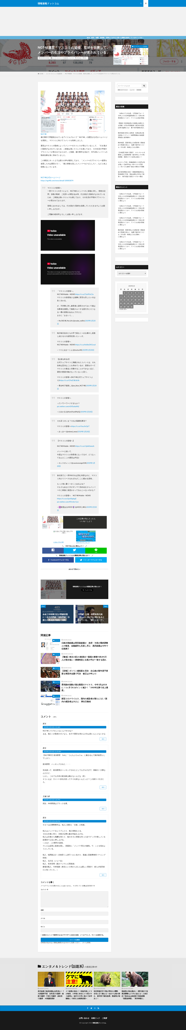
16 (128, 300)
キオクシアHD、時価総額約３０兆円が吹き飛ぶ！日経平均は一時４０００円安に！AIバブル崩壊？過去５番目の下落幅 (131, 164)
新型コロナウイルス (123, 89)
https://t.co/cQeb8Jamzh (84, 446)
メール (43, 918)
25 (135, 303)
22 (124, 303)
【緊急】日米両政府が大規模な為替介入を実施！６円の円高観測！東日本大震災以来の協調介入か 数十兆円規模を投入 (131, 125)
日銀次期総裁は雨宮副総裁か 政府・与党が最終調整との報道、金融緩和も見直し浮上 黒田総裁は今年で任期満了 (85, 646)
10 (132, 296)
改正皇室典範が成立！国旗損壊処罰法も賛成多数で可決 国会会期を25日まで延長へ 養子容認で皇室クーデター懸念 (131, 174)
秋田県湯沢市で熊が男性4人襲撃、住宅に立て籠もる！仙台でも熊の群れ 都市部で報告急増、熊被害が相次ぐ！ (107, 994)
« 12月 (121, 309)
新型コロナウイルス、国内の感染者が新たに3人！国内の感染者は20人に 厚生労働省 (84, 700)
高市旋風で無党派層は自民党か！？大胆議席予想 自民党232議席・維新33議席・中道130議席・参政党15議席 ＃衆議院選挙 (51, 994)
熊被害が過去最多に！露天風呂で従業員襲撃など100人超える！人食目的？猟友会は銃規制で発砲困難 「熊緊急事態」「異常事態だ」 (135, 994)
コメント (44, 889)
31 (132, 307)
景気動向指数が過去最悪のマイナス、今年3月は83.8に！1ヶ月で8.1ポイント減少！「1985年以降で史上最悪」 (85, 687)
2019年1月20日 (88, 350)
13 (142, 296)
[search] (144, 86)
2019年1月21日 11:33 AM (52, 751)
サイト (43, 926)
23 (128, 303)
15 (124, 300)
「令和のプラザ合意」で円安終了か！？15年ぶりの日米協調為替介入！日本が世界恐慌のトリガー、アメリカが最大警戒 (131, 115)
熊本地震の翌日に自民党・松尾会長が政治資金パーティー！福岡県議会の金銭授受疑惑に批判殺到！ (131, 135)
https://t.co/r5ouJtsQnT (80, 426)
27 (142, 303)
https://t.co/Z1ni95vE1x (84, 294)
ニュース (71, 58)
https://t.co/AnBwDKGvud (85, 345)
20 (142, 300)
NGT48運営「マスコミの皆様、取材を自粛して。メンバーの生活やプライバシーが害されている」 (93, 73)
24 (132, 303)
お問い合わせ (84, 1018)
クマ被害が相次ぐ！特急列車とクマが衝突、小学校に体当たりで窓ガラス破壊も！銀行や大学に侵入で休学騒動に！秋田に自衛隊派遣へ (79, 994)
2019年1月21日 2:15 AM (52, 727)
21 (121, 303)
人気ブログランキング (83, 542)
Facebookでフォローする (60, 560)
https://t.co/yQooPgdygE (66, 499)
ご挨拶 (104, 1018)
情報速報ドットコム (48, 3)
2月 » (125, 309)
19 (139, 300)
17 (132, 300)
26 (139, 303)
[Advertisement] (93, 21)
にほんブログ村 (58, 542)
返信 (103, 739)
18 (135, 300)
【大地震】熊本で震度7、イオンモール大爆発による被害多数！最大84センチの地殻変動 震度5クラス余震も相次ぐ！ (131, 155)
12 (139, 296)
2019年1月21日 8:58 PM (52, 821)
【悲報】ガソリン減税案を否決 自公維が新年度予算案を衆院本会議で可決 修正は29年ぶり (85, 672)
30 (128, 307)
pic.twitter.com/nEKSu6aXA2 (68, 406)
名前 (42, 910)
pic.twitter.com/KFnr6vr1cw (67, 502)
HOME (41, 74)
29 (124, 307)
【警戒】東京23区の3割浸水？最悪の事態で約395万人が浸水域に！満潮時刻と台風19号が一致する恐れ (84, 658)
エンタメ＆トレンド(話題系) (60, 58)
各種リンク (95, 1018)
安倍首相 (139, 89)
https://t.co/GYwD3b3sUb (69, 380)
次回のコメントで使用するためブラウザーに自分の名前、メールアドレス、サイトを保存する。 (73, 935)
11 (135, 296)
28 (121, 307)
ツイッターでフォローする (92, 560)
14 (121, 300)
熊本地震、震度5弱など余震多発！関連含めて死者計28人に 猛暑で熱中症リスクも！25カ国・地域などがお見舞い (131, 145)
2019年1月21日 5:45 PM (52, 800)
